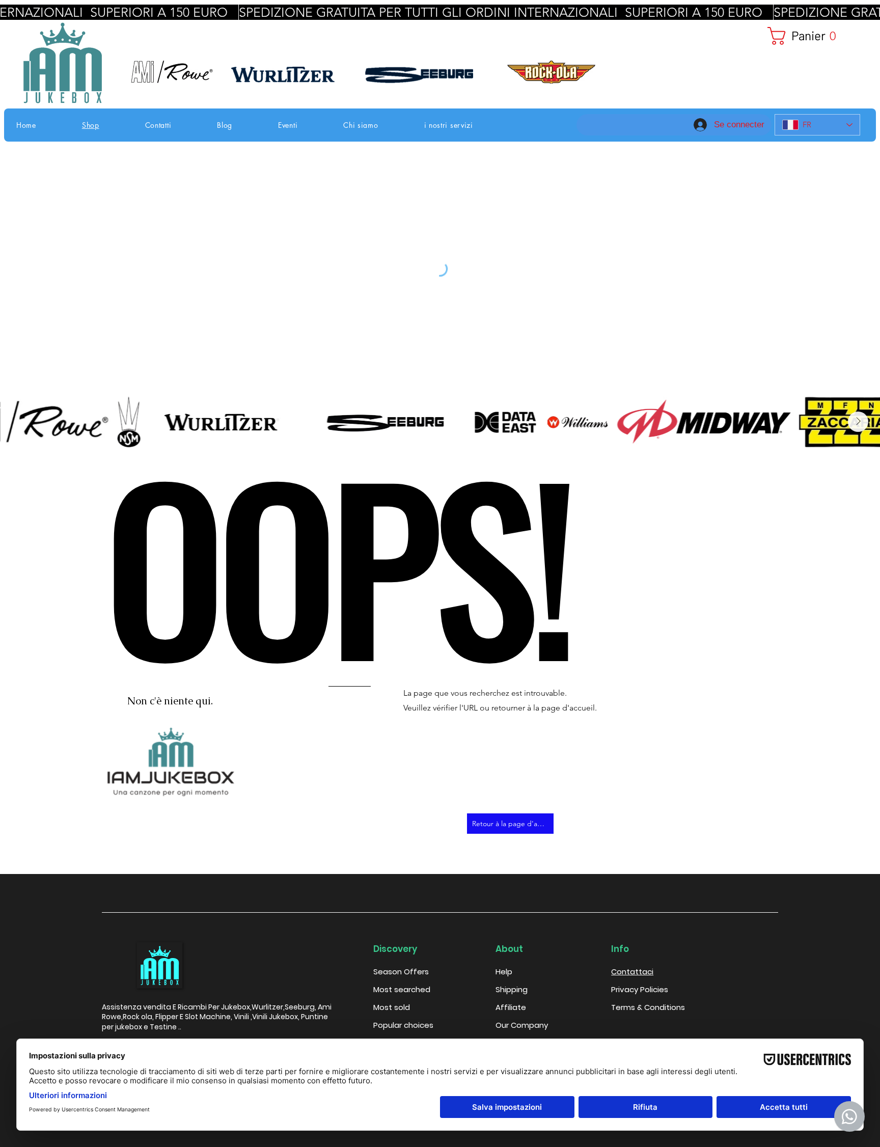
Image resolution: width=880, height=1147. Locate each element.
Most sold (391, 1007)
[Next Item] (858, 422)
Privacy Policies (639, 989)
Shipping (512, 989)
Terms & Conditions (648, 1007)
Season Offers (401, 971)
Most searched (401, 989)
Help (504, 971)
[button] (811, 36)
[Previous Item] (22, 422)
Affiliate (511, 1007)
